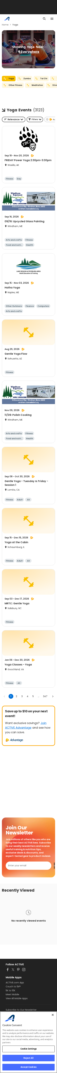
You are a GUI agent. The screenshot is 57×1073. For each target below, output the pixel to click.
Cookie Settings (28, 1048)
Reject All (28, 1058)
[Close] (52, 1014)
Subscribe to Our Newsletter (21, 1009)
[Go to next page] (52, 696)
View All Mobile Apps (17, 998)
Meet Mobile (12, 994)
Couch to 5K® (13, 986)
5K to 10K (10, 990)
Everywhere (30, 51)
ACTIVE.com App (15, 982)
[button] (35, 119)
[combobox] (13, 119)
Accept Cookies (28, 1067)
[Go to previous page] (4, 696)
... (38, 696)
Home (5, 24)
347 (45, 696)
